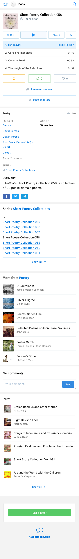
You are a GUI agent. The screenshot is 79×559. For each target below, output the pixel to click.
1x (71, 34)
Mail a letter (39, 512)
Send (68, 384)
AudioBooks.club (39, 525)
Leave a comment (41, 89)
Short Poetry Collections (31, 209)
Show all (37, 486)
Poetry (6, 113)
